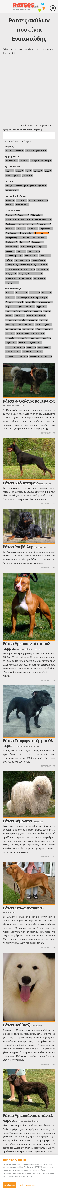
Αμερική (9, 297)
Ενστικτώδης (41, 233)
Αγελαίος (10, 215)
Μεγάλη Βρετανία (24, 334)
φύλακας (45, 161)
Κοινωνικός (30, 255)
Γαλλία (29, 306)
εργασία (23, 161)
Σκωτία (26, 352)
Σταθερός (28, 269)
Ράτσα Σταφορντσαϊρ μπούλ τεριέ (28, 743)
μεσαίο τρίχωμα (37, 185)
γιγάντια (40, 150)
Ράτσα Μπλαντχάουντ (22, 908)
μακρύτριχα (11, 190)
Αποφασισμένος (42, 219)
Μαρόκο (9, 334)
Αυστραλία (30, 302)
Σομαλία (37, 352)
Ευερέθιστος (11, 246)
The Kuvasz (37, 1025)
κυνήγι (34, 161)
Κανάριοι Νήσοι (24, 325)
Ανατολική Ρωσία (24, 297)
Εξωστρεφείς (38, 237)
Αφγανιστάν (44, 302)
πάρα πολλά (21, 205)
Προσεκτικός (39, 264)
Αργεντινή (40, 297)
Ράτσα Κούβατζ (16, 1025)
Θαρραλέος (33, 251)
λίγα (31, 200)
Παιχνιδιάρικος (21, 260)
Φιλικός (25, 278)
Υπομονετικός (12, 278)
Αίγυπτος (34, 293)
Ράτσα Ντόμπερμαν (20, 483)
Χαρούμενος (11, 283)
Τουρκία (33, 356)
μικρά (8, 150)
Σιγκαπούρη (43, 347)
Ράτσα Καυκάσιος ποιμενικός (28, 401)
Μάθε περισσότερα (27, 1185)
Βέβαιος (9, 228)
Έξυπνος (25, 237)
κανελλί (36, 171)
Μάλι (38, 329)
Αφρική (9, 306)
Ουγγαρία (10, 343)
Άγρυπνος (22, 215)
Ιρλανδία (39, 315)
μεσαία (18, 150)
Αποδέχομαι (9, 1185)
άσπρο (8, 171)
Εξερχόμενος (11, 237)
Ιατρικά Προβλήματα (15, 196)
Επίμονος (24, 242)
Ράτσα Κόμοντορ (17, 821)
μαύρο (18, 171)
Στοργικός (41, 269)
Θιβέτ (8, 315)
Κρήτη (46, 325)
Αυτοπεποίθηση (26, 224)
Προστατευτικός (13, 269)
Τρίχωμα (9, 181)
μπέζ (16, 175)
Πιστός (9, 264)
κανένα (9, 200)
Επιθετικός (10, 242)
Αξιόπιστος (26, 219)
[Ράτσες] (29, 10)
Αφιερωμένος (43, 224)
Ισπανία (21, 320)
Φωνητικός (38, 278)
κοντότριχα (21, 185)
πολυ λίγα (41, 200)
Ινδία (28, 315)
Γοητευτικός (45, 228)
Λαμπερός (43, 255)
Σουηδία (9, 356)
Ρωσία (20, 347)
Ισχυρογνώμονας (13, 255)
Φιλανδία (45, 356)
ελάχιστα (21, 200)
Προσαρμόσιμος (23, 264)
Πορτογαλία (34, 343)
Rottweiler (40, 547)
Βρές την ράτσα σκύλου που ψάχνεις (22, 129)
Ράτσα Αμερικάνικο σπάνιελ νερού (28, 1118)
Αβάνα (8, 293)
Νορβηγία (10, 338)
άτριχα (9, 185)
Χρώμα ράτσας (12, 166)
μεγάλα (28, 150)
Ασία (19, 302)
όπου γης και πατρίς (40, 338)
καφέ (47, 171)
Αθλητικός (35, 215)
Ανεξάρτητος (11, 219)
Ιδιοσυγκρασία (12, 210)
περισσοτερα (48, 433)
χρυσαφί (26, 175)
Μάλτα (47, 329)
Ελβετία (25, 311)
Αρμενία (9, 302)
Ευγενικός (36, 242)
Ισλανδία (10, 320)
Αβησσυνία (20, 293)
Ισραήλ (32, 320)
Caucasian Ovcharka (14, 405)
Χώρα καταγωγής (14, 288)
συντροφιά (10, 161)
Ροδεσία (9, 347)
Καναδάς (10, 325)
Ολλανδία (22, 338)
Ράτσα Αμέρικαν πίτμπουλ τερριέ (26, 646)
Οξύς (8, 260)
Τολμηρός (10, 274)
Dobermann (45, 483)
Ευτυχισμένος (27, 246)
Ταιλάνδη (21, 356)
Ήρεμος (9, 251)
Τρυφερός (23, 274)
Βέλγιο (19, 306)
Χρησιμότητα (12, 156)
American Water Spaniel (27, 1121)
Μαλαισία (27, 329)
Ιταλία (42, 320)
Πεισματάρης (37, 260)
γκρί (27, 171)
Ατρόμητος (10, 224)
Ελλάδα (36, 311)
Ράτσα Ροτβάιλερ (18, 546)
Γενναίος (32, 228)
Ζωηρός (40, 246)
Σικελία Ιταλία (12, 352)
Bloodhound (9, 912)
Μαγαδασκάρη (12, 329)
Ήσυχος (20, 251)
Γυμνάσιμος (11, 233)
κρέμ (8, 175)
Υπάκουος (35, 274)
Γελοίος (20, 228)
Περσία (22, 343)
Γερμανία (40, 306)
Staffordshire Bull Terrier (26, 746)
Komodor (38, 821)
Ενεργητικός (25, 233)
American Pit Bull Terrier (28, 649)
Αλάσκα (45, 293)
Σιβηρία (30, 347)
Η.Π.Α (46, 311)
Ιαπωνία (18, 315)
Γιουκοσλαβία (12, 311)
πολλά (8, 205)
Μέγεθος (9, 146)
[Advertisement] (29, 92)
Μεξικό (39, 334)
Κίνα (38, 325)
